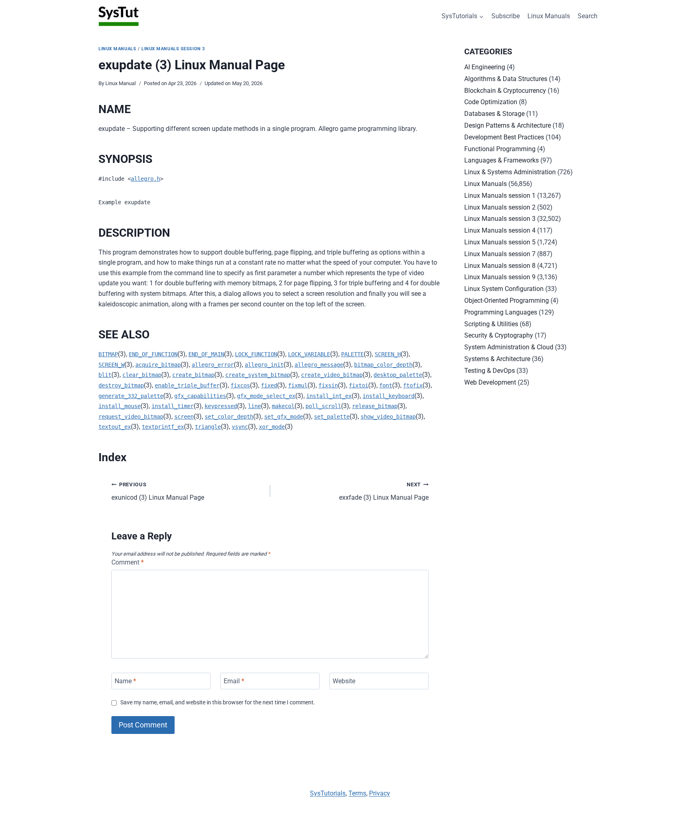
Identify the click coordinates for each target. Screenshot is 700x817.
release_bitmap (374, 406)
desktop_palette (397, 375)
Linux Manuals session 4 (500, 230)
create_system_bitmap (257, 375)
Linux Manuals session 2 (500, 207)
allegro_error (213, 364)
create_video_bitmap (332, 375)
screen (184, 416)
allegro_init (264, 364)
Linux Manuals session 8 (500, 265)
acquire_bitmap (158, 364)
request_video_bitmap (130, 416)
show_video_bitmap (388, 416)
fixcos (240, 385)
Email (234, 681)
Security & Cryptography (498, 335)
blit (104, 375)
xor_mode (272, 426)
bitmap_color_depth (383, 364)
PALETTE (352, 354)
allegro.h (145, 178)
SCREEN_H (388, 354)
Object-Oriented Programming (506, 300)
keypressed (221, 406)
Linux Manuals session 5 (500, 242)
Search (588, 16)
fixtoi (358, 385)
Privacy (379, 793)
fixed (269, 385)
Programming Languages (500, 312)
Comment (127, 562)
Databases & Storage (494, 114)
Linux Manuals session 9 (500, 277)
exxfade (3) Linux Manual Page (384, 491)
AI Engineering (484, 67)
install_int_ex (329, 396)
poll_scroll (323, 406)
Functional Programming (500, 149)
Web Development (490, 382)
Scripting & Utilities (491, 324)
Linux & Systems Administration (510, 172)
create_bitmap (193, 375)
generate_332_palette (130, 396)
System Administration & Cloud (508, 347)
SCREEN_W (111, 364)
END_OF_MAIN (206, 354)
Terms (357, 793)
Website (344, 681)
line (254, 406)
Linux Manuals (548, 16)
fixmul (297, 385)
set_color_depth (229, 416)
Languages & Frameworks (501, 160)
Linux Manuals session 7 (500, 254)
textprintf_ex (163, 426)
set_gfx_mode (283, 416)
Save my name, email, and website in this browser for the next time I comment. (217, 702)
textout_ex (114, 426)
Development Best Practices (504, 137)
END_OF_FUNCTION (153, 354)
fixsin (328, 385)
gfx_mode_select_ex (266, 396)
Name (125, 681)
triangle (208, 426)
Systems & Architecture (497, 359)
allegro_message (319, 364)
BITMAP (108, 354)
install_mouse (119, 406)
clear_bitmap (141, 375)
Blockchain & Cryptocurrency (505, 90)
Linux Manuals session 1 (500, 195)
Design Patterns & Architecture (507, 125)
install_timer (173, 406)
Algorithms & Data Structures (505, 79)
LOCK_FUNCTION (256, 354)
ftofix (413, 385)
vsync (240, 426)
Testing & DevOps (489, 370)
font (385, 385)
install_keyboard (388, 396)
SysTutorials (328, 793)
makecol (283, 406)
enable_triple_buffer (187, 385)
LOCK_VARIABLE (309, 354)
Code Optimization (490, 102)
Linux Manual (120, 83)
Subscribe (505, 16)
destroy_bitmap (121, 385)
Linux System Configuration (504, 289)
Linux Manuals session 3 (173, 48)
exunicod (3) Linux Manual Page (157, 491)
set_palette (332, 416)
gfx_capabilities (200, 396)
